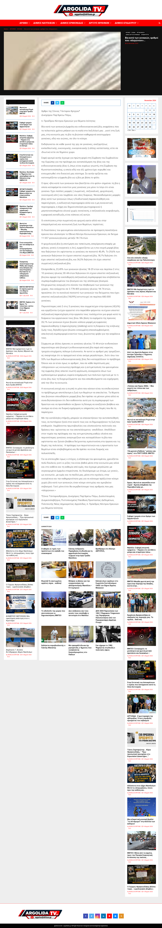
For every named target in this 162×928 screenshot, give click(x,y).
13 (138, 118)
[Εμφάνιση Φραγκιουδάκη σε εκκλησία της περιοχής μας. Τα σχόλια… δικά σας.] (141, 602)
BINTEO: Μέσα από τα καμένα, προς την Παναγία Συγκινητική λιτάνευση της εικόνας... (139, 855)
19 (134, 123)
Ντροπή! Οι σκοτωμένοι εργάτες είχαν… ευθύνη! (51, 582)
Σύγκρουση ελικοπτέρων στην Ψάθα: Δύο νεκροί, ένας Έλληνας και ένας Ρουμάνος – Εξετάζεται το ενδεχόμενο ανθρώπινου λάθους (27, 270)
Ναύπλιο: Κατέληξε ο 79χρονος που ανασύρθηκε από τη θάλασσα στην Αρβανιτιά (27, 176)
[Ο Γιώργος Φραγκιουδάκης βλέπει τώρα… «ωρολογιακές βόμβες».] (20, 572)
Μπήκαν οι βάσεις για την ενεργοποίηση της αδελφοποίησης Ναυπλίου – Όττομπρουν (80, 584)
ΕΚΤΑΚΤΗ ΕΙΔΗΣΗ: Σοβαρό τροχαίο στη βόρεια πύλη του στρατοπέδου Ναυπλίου (27, 193)
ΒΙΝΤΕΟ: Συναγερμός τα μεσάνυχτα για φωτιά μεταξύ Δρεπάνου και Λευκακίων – (20, 450)
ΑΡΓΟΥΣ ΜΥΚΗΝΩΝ (122, 1)
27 (138, 127)
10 (154, 114)
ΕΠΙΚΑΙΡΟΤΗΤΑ (145, 34)
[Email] (115, 916)
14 (142, 118)
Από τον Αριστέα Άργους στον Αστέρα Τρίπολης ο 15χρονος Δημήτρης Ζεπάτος (140, 354)
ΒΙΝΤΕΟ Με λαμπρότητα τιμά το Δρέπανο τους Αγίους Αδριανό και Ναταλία (19, 351)
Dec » (134, 130)
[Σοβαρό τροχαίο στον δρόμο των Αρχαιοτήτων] (12, 126)
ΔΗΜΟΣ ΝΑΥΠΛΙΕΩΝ (93, 1)
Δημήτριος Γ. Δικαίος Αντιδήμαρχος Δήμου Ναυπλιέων (19, 651)
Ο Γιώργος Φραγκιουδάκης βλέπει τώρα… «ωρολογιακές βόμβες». (19, 586)
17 (154, 118)
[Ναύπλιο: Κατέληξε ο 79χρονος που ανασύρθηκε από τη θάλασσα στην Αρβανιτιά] (12, 175)
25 (129, 127)
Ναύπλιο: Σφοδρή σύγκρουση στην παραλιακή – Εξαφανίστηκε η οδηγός (26, 210)
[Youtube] (109, 916)
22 (146, 123)
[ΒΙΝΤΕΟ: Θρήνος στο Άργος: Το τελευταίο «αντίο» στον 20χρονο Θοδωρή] (12, 305)
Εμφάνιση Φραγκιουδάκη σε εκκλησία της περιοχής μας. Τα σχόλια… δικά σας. (140, 617)
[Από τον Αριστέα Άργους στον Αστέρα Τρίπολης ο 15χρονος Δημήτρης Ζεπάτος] (141, 339)
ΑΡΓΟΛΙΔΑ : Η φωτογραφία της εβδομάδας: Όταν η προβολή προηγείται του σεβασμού (140, 718)
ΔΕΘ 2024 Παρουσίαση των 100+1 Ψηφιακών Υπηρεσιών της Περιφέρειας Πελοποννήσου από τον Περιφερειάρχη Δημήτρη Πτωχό (108, 616)
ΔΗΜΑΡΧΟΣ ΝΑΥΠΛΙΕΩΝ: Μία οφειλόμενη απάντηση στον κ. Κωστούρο (18, 618)
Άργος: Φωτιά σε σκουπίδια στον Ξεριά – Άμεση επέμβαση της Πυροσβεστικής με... (141, 485)
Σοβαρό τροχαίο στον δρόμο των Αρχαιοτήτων (26, 125)
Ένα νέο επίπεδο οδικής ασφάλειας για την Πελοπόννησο (141, 259)
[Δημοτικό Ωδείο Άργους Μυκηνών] (141, 310)
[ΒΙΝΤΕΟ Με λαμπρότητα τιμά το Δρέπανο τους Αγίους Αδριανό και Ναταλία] (20, 336)
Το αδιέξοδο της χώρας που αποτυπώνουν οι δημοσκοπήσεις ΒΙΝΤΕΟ (53, 613)
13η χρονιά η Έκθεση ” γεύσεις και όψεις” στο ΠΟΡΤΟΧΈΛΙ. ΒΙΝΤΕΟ (141, 452)
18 (129, 123)
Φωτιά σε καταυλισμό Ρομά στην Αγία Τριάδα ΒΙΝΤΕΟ (19, 384)
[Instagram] (97, 916)
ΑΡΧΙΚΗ (83, 1)
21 (142, 123)
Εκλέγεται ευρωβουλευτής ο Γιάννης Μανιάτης (53, 646)
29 (146, 127)
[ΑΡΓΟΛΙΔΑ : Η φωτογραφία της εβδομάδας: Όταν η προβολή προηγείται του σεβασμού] (141, 703)
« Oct (129, 130)
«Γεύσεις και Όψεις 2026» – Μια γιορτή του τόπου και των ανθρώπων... (140, 388)
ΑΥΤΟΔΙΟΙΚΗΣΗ (141, 32)
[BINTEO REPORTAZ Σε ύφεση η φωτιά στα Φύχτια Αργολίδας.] (12, 290)
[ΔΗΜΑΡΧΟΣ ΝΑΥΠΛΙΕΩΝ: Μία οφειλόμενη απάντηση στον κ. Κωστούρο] (20, 603)
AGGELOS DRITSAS (13, 356)
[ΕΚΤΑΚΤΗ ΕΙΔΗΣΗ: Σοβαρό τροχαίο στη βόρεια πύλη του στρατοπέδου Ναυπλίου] (12, 192)
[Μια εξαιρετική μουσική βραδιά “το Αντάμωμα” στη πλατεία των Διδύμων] (141, 807)
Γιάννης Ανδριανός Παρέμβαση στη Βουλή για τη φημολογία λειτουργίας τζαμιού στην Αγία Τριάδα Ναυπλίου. (80, 553)
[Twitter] (91, 916)
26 (134, 127)
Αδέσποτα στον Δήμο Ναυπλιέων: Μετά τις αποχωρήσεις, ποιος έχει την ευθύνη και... (20, 553)
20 (138, 123)
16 (150, 118)
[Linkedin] (103, 916)
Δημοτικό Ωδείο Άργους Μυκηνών (141, 323)
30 (150, 127)
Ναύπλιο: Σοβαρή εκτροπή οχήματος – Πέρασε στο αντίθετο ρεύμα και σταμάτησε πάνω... (19, 416)
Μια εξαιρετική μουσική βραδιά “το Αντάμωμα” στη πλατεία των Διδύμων (141, 821)
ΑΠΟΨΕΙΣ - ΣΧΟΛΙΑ (130, 32)
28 (142, 127)
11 (129, 118)
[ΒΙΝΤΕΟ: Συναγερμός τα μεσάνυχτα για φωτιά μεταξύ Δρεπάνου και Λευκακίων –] (20, 435)
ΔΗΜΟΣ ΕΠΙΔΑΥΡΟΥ (135, 1)
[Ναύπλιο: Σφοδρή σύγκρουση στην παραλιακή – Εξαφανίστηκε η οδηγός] (12, 209)
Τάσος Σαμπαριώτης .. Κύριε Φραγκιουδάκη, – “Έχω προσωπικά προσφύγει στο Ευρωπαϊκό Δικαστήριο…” (19, 518)
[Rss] (121, 916)
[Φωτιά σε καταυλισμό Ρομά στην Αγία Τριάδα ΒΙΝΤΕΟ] (12, 110)
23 (150, 123)
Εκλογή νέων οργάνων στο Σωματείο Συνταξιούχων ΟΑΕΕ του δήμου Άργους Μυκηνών (107, 584)
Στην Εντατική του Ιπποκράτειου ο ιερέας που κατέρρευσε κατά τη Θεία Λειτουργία (27, 159)
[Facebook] (85, 916)
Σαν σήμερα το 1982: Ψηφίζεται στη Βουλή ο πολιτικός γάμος (105, 647)
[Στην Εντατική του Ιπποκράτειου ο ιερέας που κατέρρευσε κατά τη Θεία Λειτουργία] (12, 158)
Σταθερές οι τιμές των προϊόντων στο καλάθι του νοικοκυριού (52, 551)
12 (134, 118)
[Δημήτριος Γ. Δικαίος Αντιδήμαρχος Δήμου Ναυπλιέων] (20, 637)
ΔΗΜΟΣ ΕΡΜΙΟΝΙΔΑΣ (107, 1)
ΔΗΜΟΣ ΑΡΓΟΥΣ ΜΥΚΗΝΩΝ (133, 34)
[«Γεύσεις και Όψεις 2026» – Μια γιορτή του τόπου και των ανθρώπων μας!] (141, 373)
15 (146, 118)
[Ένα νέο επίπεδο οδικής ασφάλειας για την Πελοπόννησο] (141, 245)
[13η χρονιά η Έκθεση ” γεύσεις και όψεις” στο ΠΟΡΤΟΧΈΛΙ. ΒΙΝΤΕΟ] (141, 438)
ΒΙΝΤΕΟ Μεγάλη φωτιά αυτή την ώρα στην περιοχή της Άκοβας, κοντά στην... (140, 583)
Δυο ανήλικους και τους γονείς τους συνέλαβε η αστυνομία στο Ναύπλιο (79, 613)
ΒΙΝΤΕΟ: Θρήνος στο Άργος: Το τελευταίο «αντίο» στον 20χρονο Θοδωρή (27, 306)
